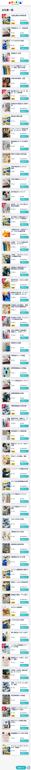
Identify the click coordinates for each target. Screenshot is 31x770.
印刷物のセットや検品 (15, 359)
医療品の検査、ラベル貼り (15, 598)
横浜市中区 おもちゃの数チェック (15, 283)
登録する (21, 767)
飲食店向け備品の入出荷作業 (15, 107)
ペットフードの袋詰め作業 (15, 472)
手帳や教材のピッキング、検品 (15, 170)
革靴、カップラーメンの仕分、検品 (15, 686)
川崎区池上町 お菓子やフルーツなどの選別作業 (15, 233)
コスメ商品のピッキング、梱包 (15, 510)
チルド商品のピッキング (15, 498)
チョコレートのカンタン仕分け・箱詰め (15, 749)
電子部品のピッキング (15, 195)
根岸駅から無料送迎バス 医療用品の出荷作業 (15, 271)
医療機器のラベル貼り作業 (15, 737)
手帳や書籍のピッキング (15, 183)
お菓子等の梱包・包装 (15, 82)
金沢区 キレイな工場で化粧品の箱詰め (15, 208)
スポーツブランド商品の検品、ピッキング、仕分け (15, 132)
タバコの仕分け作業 (15, 44)
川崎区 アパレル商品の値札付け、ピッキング (15, 246)
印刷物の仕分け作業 (15, 535)
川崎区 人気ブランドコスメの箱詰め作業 (15, 258)
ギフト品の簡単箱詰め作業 (15, 485)
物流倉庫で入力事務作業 (15, 435)
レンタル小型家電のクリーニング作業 (15, 649)
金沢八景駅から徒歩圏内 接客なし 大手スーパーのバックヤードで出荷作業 (15, 334)
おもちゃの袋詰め (15, 611)
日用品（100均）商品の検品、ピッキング (15, 674)
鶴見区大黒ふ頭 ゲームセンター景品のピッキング (15, 296)
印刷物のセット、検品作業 (15, 32)
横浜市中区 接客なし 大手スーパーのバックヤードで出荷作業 (15, 422)
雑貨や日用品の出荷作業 (15, 158)
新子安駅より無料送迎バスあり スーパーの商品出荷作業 (15, 221)
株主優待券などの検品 (15, 699)
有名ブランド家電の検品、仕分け (15, 724)
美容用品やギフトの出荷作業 (15, 145)
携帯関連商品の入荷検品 (15, 372)
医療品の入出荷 (15, 57)
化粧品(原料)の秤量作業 (15, 19)
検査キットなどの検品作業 (15, 586)
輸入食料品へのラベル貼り (15, 636)
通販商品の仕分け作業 (15, 561)
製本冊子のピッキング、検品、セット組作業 (15, 95)
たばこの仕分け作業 (15, 523)
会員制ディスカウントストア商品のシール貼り (15, 712)
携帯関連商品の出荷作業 (15, 409)
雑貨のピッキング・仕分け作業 (15, 447)
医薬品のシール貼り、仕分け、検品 (15, 661)
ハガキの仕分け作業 (15, 624)
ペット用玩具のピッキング (15, 384)
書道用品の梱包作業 (15, 548)
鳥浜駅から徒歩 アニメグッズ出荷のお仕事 (15, 321)
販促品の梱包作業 (15, 120)
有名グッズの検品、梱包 (15, 460)
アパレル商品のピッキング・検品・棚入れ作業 (15, 69)
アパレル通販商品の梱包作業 (15, 573)
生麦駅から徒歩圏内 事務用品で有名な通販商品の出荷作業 (15, 309)
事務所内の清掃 (15, 346)
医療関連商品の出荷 (15, 397)
